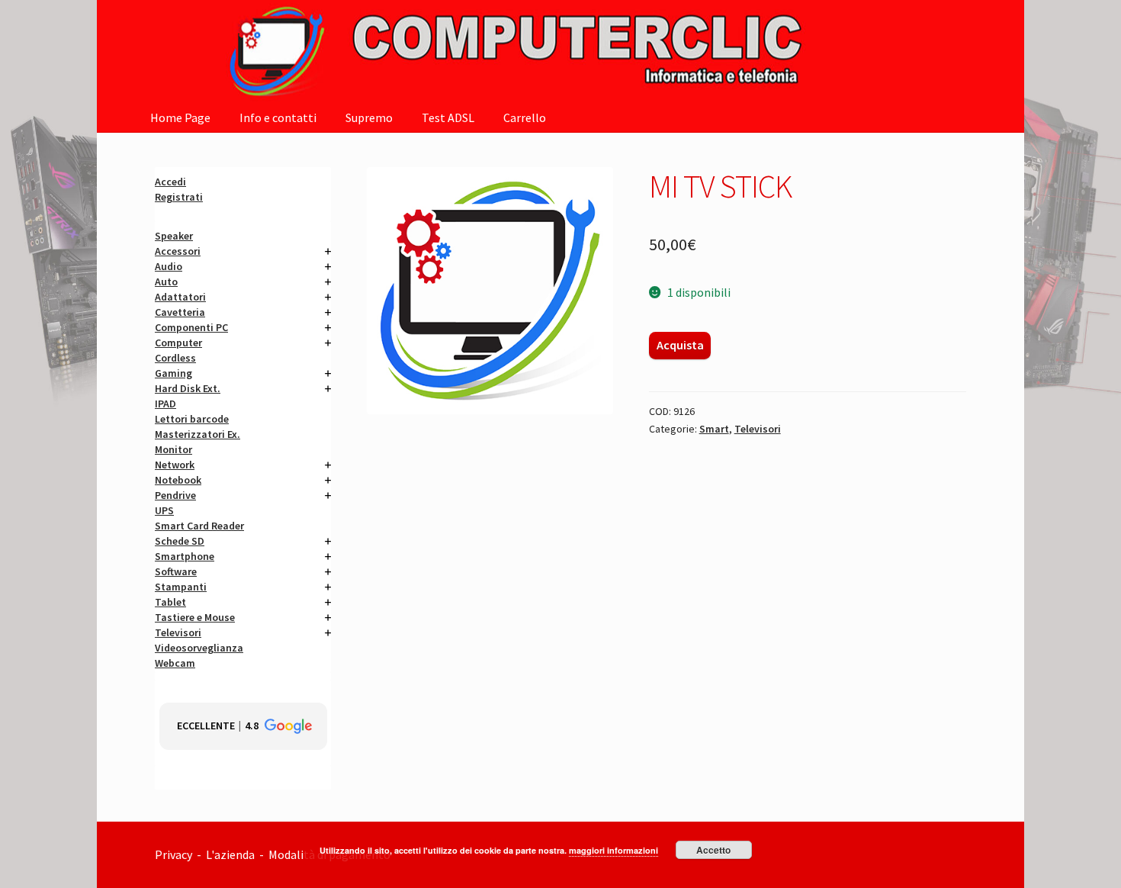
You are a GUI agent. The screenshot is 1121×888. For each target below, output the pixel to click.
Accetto (713, 850)
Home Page (180, 117)
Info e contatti (277, 117)
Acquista (680, 344)
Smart (714, 429)
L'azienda (232, 854)
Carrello (524, 117)
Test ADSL (448, 117)
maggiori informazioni (613, 850)
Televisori (757, 429)
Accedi (170, 181)
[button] (243, 726)
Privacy (173, 854)
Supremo (369, 117)
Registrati (179, 197)
